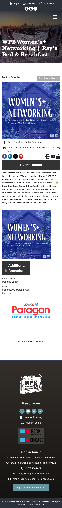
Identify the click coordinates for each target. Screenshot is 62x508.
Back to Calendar (11, 77)
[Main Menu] (55, 17)
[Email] (53, 157)
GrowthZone (37, 341)
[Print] (47, 157)
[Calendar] (58, 157)
